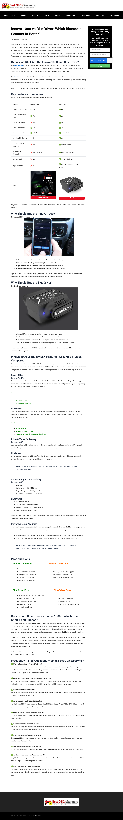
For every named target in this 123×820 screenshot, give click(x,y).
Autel (13, 15)
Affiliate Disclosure (77, 816)
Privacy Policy (98, 816)
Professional (85, 15)
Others (57, 15)
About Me (66, 816)
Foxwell (46, 15)
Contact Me (108, 816)
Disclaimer (88, 816)
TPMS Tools (100, 15)
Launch (35, 15)
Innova (23, 15)
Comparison (70, 15)
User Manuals (114, 15)
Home (6, 15)
